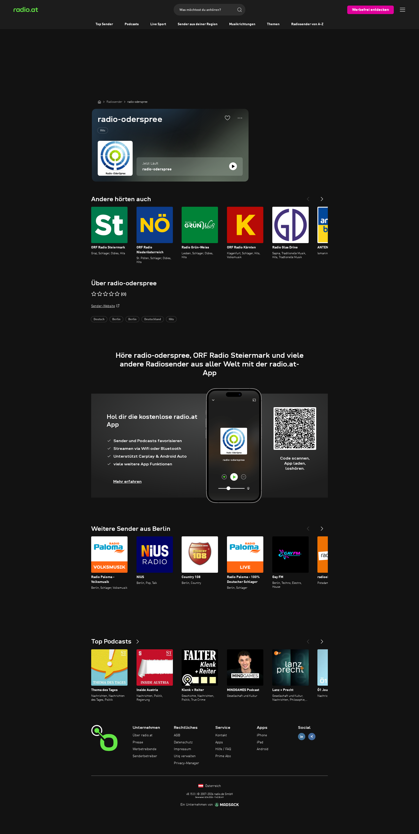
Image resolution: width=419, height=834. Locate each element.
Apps (219, 742)
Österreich (212, 786)
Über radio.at (143, 735)
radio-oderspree (157, 169)
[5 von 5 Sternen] (117, 294)
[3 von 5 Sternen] (105, 294)
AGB (177, 735)
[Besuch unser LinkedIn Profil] (302, 736)
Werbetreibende (144, 749)
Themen (273, 24)
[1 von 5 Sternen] (94, 294)
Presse (138, 742)
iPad (260, 742)
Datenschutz (183, 742)
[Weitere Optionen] (240, 118)
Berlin (116, 319)
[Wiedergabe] (233, 166)
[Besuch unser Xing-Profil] (312, 736)
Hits (102, 130)
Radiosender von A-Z (307, 24)
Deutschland (152, 319)
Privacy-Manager (186, 763)
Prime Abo (223, 756)
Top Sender (104, 24)
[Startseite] (99, 102)
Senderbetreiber (145, 756)
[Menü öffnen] (402, 10)
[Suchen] (239, 10)
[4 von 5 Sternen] (111, 294)
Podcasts (132, 24)
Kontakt (221, 735)
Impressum (182, 749)
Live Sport (158, 24)
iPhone (262, 735)
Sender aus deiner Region (198, 24)
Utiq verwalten (185, 756)
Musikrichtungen (242, 24)
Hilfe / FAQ (223, 749)
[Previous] (308, 197)
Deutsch (99, 319)
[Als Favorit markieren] (227, 118)
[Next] (322, 197)
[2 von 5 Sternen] (100, 294)
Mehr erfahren (127, 481)
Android (262, 749)
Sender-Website (103, 306)
